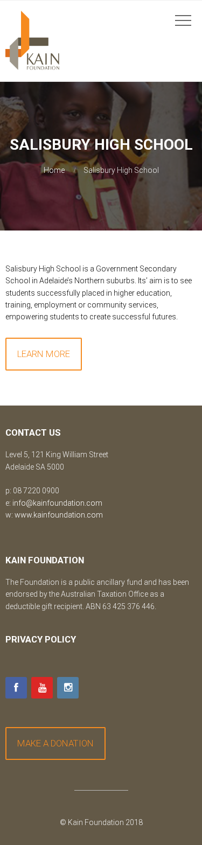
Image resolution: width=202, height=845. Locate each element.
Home (54, 170)
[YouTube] (42, 688)
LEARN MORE (43, 353)
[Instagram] (68, 688)
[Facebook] (16, 688)
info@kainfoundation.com (57, 503)
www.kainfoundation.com (59, 515)
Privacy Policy (40, 639)
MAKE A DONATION (55, 743)
